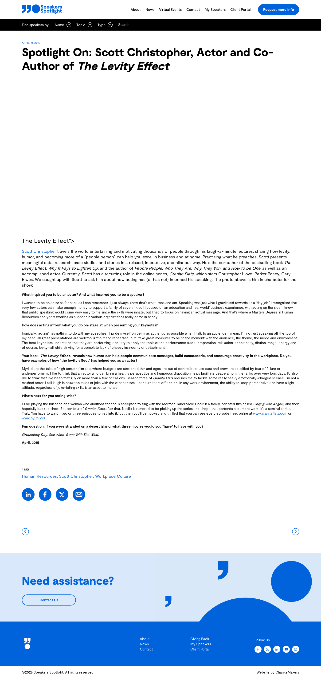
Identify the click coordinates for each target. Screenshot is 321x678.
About (136, 9)
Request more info (278, 9)
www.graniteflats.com (270, 413)
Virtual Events (170, 9)
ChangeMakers (287, 672)
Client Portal (240, 9)
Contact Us (48, 600)
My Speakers (215, 9)
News (149, 9)
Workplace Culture (113, 476)
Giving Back (199, 639)
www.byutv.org (33, 418)
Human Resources (39, 476)
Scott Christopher (39, 251)
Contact (193, 9)
